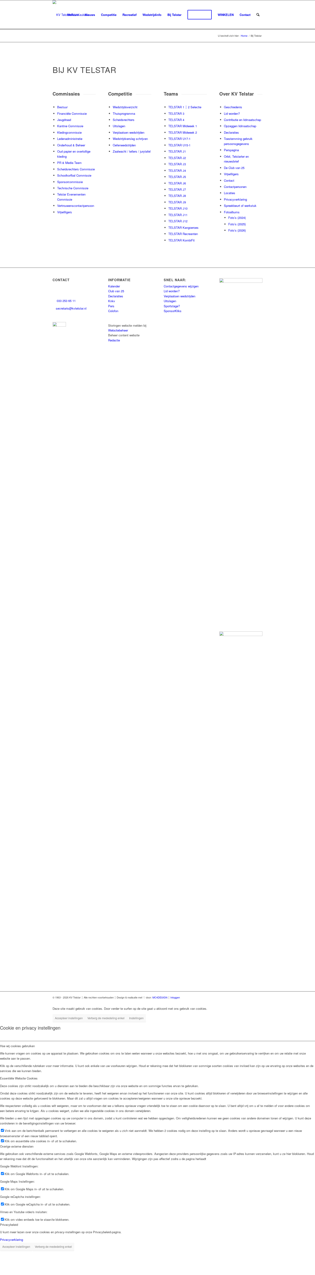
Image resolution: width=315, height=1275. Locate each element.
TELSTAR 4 (176, 120)
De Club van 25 (234, 168)
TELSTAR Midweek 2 (182, 132)
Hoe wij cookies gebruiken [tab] (17, 1046)
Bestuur (62, 107)
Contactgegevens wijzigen (181, 286)
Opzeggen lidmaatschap (240, 126)
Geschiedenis (233, 107)
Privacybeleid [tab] (9, 1224)
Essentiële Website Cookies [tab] (19, 1078)
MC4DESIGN (159, 997)
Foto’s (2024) (237, 217)
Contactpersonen (235, 186)
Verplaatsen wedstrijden (128, 132)
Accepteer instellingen (69, 1018)
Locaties (229, 193)
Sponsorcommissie (70, 182)
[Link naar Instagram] (210, 997)
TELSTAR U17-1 (179, 138)
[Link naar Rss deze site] (252, 997)
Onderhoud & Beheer (71, 145)
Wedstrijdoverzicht (125, 107)
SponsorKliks (172, 311)
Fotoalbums (232, 212)
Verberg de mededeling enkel (106, 1018)
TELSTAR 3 (176, 113)
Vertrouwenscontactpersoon (75, 205)
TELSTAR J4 (177, 170)
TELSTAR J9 (177, 202)
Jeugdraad (64, 120)
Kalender (114, 286)
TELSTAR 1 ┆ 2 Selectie (184, 107)
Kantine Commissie (70, 126)
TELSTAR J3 (177, 164)
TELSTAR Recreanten (183, 234)
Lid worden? (232, 113)
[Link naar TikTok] (231, 997)
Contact (229, 180)
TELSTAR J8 (177, 195)
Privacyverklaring (235, 199)
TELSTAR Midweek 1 (182, 126)
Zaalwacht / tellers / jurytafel (132, 151)
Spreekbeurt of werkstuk (240, 205)
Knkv (111, 301)
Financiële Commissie (72, 113)
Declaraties (231, 132)
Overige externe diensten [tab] (16, 1146)
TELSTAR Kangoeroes (183, 227)
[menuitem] (73, 14)
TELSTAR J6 (177, 183)
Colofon (113, 311)
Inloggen (175, 997)
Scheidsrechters (123, 120)
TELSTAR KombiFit (181, 240)
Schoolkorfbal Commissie (74, 175)
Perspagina (231, 150)
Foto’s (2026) (237, 230)
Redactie (114, 340)
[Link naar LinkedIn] (224, 997)
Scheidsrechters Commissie (76, 169)
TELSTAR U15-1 (179, 145)
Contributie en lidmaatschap (242, 120)
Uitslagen (119, 126)
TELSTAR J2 (177, 158)
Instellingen (136, 1018)
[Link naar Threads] (217, 997)
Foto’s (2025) (237, 224)
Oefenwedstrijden (124, 145)
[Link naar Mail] (259, 997)
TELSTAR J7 (177, 189)
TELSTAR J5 (177, 177)
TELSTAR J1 (177, 151)
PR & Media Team (69, 162)
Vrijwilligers (64, 212)
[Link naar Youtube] (238, 997)
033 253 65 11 (66, 300)
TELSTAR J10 (177, 208)
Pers (111, 306)
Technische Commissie (72, 188)
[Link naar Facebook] (203, 997)
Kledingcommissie (69, 132)
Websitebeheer (118, 330)
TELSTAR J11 (177, 215)
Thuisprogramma (124, 113)
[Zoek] (257, 14)
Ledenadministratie (69, 138)
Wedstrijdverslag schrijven (130, 138)
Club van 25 (116, 291)
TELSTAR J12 (177, 221)
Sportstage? (172, 306)
